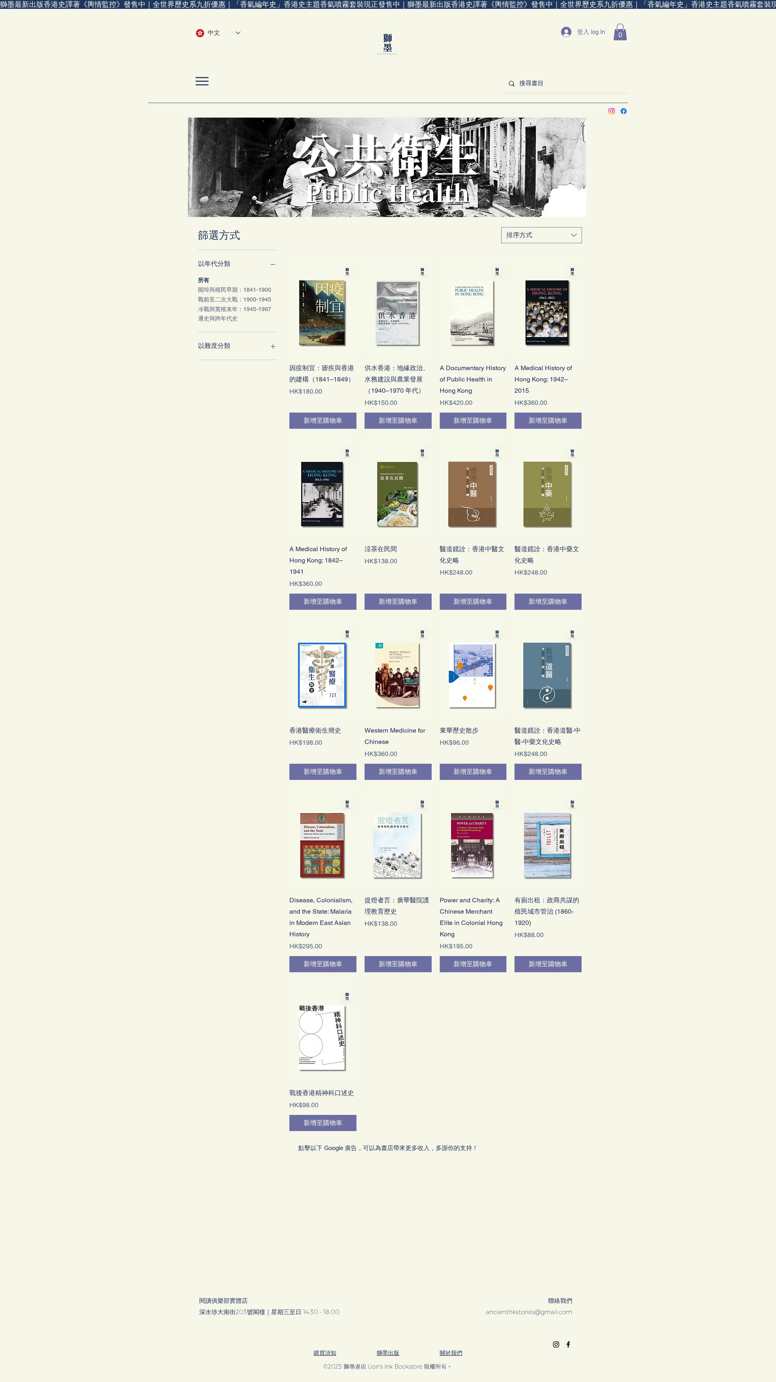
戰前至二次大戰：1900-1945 (234, 299)
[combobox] (541, 235)
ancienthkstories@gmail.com (529, 1312)
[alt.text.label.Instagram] (611, 111)
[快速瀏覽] (322, 305)
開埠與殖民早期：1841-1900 (234, 290)
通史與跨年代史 (218, 318)
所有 (203, 280)
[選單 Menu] (202, 81)
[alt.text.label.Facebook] (624, 111)
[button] (620, 31)
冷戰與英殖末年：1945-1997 (234, 309)
